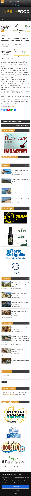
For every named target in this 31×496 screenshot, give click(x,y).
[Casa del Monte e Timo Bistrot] (6, 294)
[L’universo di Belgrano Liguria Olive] (6, 329)
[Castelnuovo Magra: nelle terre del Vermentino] (6, 180)
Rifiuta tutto (16, 493)
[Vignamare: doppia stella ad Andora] (6, 303)
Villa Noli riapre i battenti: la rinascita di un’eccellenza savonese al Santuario (20, 284)
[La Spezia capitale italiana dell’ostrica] (6, 350)
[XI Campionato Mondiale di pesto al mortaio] (6, 361)
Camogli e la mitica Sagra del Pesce (20, 190)
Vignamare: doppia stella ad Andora (20, 302)
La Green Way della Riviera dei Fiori (20, 199)
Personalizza (15, 490)
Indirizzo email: (6, 375)
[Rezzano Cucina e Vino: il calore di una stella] (6, 312)
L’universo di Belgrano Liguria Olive (20, 327)
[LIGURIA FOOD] (15, 12)
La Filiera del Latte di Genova (21, 125)
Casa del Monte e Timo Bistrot (19, 293)
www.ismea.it (14, 106)
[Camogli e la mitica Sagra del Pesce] (6, 191)
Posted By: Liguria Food (7, 44)
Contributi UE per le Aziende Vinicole (12, 121)
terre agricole (5, 46)
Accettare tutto (15, 486)
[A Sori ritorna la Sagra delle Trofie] (6, 171)
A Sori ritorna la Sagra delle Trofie (19, 170)
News (2, 30)
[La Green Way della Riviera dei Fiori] (6, 200)
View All (27, 165)
